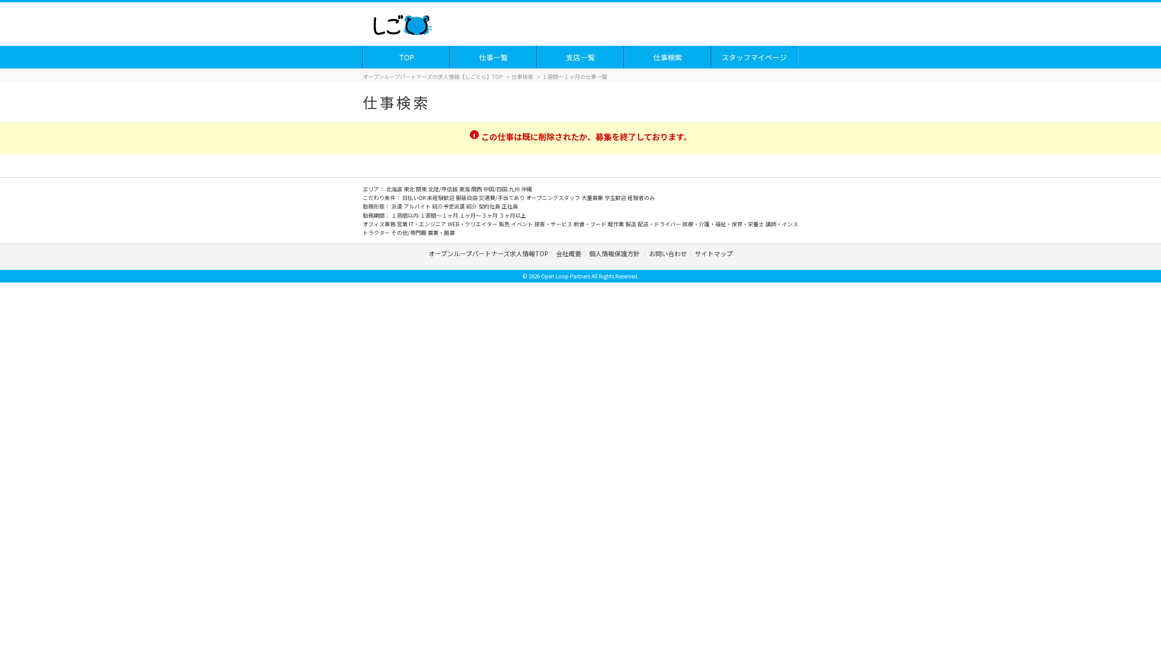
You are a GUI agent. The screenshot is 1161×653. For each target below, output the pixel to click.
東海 (465, 189)
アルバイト (418, 206)
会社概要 (568, 253)
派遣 (397, 206)
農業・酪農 (441, 232)
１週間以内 (405, 215)
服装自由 (467, 197)
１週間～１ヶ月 (439, 215)
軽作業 (616, 224)
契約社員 (490, 206)
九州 (515, 189)
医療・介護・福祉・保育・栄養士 (724, 224)
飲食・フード (591, 224)
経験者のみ (641, 197)
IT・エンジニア (428, 224)
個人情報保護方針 (615, 253)
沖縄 (526, 189)
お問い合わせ (668, 253)
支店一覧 (580, 57)
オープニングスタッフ (553, 197)
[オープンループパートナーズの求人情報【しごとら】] (402, 23)
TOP (406, 57)
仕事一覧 (493, 57)
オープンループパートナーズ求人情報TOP (488, 253)
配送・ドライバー (660, 224)
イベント (522, 224)
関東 (422, 189)
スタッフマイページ (754, 57)
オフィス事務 (380, 224)
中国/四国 (496, 189)
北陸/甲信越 (443, 189)
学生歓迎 (616, 197)
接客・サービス (554, 224)
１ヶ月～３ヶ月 (479, 215)
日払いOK (414, 197)
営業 (403, 224)
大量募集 (593, 197)
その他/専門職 (409, 232)
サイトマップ (714, 253)
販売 (505, 224)
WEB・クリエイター (473, 224)
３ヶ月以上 (512, 215)
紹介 (472, 206)
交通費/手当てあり (502, 197)
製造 (631, 224)
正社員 (510, 206)
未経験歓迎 (441, 197)
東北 (410, 189)
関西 (477, 189)
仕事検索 (667, 57)
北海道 (395, 189)
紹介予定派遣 (449, 206)
